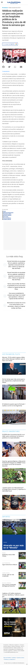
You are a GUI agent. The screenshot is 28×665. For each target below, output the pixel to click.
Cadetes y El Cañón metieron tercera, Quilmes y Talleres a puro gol (13, 594)
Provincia (5, 7)
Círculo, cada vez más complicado (8, 575)
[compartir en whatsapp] (17, 67)
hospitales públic (7, 214)
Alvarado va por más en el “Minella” (13, 546)
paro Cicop (5, 216)
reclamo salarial (7, 219)
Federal (5, 542)
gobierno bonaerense (8, 212)
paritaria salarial (7, 215)
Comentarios (5, 71)
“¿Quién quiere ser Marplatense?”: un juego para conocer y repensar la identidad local (13, 489)
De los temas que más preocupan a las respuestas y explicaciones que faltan (13, 380)
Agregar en (10, 44)
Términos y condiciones (9, 659)
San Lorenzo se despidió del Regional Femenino (9, 585)
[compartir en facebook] (5, 67)
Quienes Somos (20, 657)
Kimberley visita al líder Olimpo (8, 555)
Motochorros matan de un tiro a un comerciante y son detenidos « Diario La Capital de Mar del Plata (14, 305)
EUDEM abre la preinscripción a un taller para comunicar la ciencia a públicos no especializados (13, 436)
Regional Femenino (6, 583)
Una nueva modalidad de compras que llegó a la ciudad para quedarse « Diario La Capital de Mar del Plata (14, 295)
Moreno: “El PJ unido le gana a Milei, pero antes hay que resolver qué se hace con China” (13, 358)
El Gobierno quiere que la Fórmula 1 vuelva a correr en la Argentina (13, 405)
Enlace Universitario (20, 443)
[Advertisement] (14, 236)
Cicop (4, 211)
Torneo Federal (6, 573)
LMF (24, 599)
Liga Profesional (6, 563)
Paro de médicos (7, 218)
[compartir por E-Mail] (23, 67)
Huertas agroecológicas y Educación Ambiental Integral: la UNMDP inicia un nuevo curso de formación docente (13, 463)
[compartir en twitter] (11, 67)
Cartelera (14, 657)
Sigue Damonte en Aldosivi (9, 564)
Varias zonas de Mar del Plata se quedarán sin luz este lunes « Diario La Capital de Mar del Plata (14, 286)
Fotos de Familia (7, 657)
